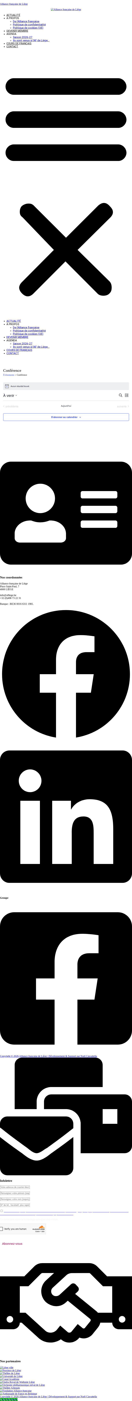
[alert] (66, 386)
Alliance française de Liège (14, 4)
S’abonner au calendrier (64, 417)
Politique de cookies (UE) (28, 27)
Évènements (8, 375)
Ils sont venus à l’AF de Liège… (31, 40)
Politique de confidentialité (29, 24)
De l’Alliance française (26, 21)
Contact (12, 46)
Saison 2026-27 (22, 37)
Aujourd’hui (66, 406)
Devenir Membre (17, 30)
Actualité (13, 15)
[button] (66, 184)
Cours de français (18, 43)
